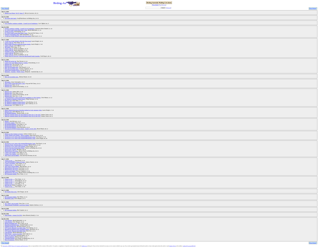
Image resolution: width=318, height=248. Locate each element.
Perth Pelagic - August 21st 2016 (13, 215)
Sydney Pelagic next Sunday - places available (17, 135)
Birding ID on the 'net (10, 61)
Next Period (313, 8)
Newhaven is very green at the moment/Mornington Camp (20, 137)
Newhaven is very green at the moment (15, 146)
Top (160, 5)
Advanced (168, 7)
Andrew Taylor (172, 246)
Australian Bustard (9, 238)
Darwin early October (10, 149)
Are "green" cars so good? (12, 203)
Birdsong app (8, 64)
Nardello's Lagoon (9, 51)
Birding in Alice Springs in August (14, 134)
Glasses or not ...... (9, 160)
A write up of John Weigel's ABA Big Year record (18, 36)
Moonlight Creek (9, 198)
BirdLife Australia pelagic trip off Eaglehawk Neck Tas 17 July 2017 (23, 114)
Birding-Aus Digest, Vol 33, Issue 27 (14, 13)
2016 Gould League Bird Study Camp (15, 83)
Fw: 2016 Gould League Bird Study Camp (16, 30)
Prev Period (5, 8)
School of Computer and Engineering (19, 246)
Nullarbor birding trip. (10, 226)
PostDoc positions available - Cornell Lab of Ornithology (20, 28)
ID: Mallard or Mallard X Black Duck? (15, 99)
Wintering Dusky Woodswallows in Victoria (16, 145)
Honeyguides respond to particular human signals (17, 44)
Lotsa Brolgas (8, 220)
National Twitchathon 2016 (12, 34)
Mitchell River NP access (11, 151)
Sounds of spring (9, 31)
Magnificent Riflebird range (12, 225)
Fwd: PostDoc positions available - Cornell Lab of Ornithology (21, 23)
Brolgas (7, 121)
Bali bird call (8, 185)
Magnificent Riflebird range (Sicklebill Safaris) (17, 229)
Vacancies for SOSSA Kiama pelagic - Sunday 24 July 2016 (20, 128)
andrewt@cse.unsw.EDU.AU (189, 246)
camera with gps (9, 42)
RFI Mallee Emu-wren (11, 191)
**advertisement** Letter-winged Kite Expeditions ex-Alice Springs (22, 97)
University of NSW (7, 246)
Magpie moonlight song (11, 223)
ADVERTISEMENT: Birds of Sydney (15, 162)
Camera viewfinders (10, 163)
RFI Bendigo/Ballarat (10, 113)
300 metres (7, 47)
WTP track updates (10, 123)
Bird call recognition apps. (11, 67)
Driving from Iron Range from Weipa (14, 148)
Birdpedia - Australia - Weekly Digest (14, 71)
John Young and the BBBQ (12, 155)
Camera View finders (10, 152)
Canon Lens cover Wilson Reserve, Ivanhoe (16, 62)
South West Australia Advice (12, 70)
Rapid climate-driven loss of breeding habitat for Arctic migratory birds (23, 110)
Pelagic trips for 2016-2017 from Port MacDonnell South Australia (22, 56)
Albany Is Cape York (10, 235)
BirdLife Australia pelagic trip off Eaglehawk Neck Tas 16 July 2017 (23, 116)
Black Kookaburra (9, 237)
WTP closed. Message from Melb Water (15, 228)
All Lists (164, 5)
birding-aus (84, 246)
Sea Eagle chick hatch (10, 18)
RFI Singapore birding (10, 174)
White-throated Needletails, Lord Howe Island (17, 205)
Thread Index (155, 5)
